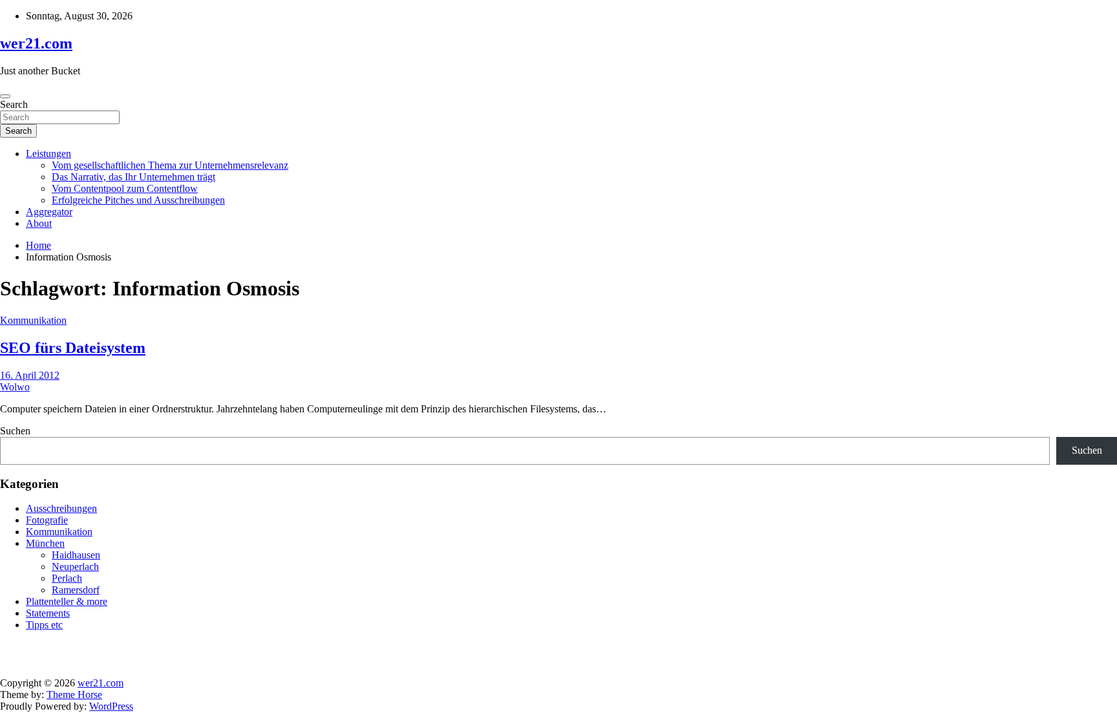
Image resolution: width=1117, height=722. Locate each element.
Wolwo (15, 386)
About (39, 223)
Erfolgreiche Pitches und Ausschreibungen (138, 200)
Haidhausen (76, 554)
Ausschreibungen (61, 508)
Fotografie (47, 520)
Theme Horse (74, 694)
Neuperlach (75, 566)
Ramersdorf (76, 589)
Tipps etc (44, 624)
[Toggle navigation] (5, 96)
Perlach (67, 578)
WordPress (111, 706)
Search (14, 104)
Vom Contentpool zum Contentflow (125, 188)
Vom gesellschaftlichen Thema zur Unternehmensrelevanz (170, 165)
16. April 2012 (29, 375)
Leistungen (48, 153)
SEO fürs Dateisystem (72, 347)
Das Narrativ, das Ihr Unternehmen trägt (133, 176)
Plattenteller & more (66, 601)
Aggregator (49, 211)
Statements (48, 613)
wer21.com (36, 43)
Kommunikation (33, 320)
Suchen (15, 430)
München (45, 543)
